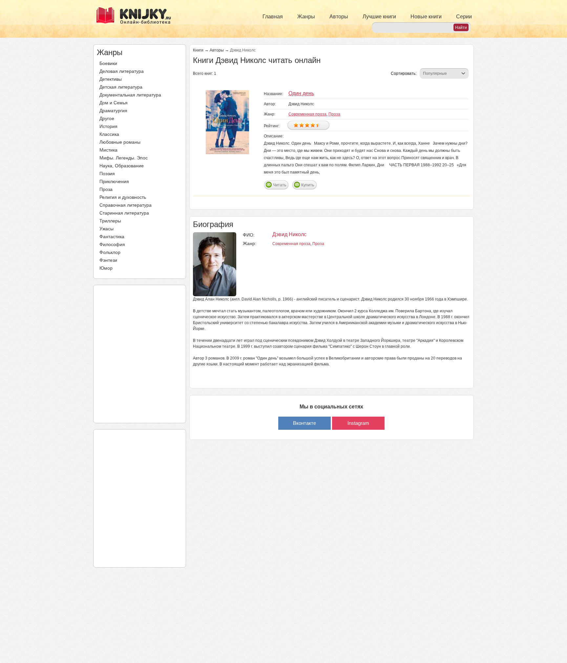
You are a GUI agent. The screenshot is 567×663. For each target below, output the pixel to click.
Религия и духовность (122, 197)
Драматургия (113, 110)
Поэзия (107, 173)
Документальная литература (130, 94)
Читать (279, 185)
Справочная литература (125, 205)
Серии (464, 16)
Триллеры (110, 220)
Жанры (306, 16)
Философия (112, 244)
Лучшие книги (379, 16)
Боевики (108, 63)
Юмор (106, 268)
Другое (106, 118)
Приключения (114, 181)
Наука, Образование (121, 165)
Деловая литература (121, 71)
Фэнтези (108, 260)
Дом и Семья (113, 102)
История (108, 126)
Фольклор (109, 252)
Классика (109, 134)
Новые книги (426, 16)
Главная (272, 16)
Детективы (110, 79)
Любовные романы (119, 142)
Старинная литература (124, 213)
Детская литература (120, 87)
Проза (106, 189)
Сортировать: (403, 73)
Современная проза (307, 114)
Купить (307, 185)
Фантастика (111, 236)
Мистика (108, 150)
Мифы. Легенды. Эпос (123, 157)
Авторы (338, 16)
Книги (198, 50)
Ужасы (106, 228)
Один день (301, 93)
